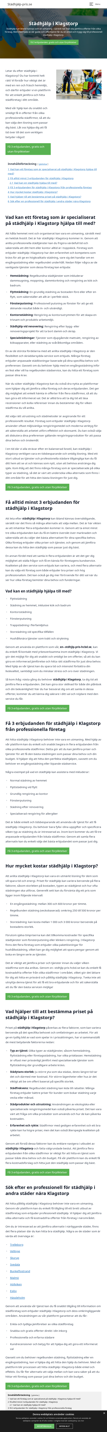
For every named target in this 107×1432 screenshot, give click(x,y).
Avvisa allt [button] (64, 1426)
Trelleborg (16, 1244)
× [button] (104, 1413)
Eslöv (13, 1291)
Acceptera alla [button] (44, 1426)
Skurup (14, 1258)
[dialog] (53, 1421)
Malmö (14, 1278)
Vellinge (15, 1251)
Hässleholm (17, 1297)
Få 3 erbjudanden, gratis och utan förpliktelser (53, 42)
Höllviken (16, 1284)
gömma (43, 164)
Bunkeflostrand (20, 1271)
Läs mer (81, 1421)
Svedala (15, 1264)
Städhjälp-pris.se (20, 4)
